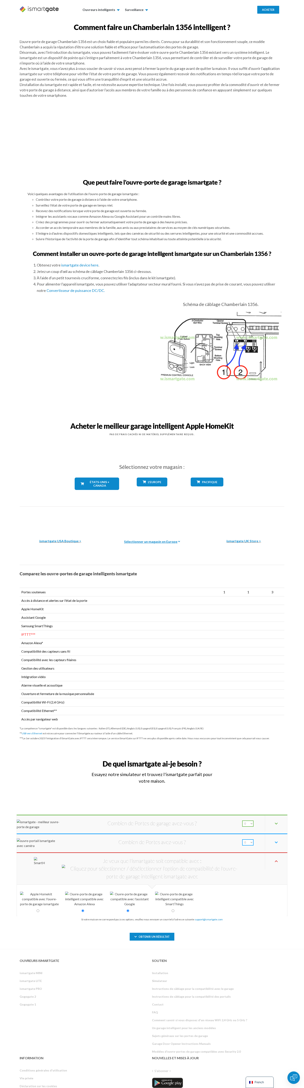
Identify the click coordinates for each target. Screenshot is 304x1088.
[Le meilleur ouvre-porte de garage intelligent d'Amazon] (60, 520)
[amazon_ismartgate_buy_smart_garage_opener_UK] (243, 520)
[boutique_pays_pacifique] (207, 489)
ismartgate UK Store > (243, 541)
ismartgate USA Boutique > (60, 541)
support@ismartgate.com (209, 919)
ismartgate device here (79, 265)
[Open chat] (293, 1077)
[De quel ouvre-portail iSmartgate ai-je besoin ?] (254, 760)
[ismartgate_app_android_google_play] (167, 1083)
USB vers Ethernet (32, 733)
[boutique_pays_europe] (152, 489)
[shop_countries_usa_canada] (97, 493)
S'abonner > (162, 1071)
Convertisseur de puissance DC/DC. (76, 290)
